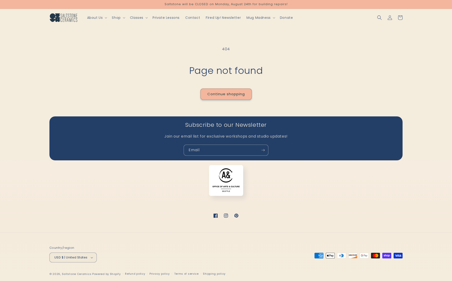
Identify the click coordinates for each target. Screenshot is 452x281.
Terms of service (186, 274)
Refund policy (135, 274)
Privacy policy (159, 274)
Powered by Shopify (106, 274)
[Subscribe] (263, 150)
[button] (96, 18)
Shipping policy (214, 274)
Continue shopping (226, 93)
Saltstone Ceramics (77, 274)
